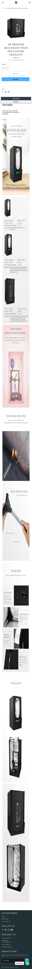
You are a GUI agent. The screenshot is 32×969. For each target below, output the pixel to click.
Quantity (4, 64)
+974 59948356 (6, 944)
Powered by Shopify (14, 967)
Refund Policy (5, 919)
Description (16, 98)
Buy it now (15, 79)
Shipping (10, 60)
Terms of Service (6, 921)
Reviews (16, 102)
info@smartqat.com (7, 947)
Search (3, 916)
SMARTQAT (7, 967)
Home (3, 8)
